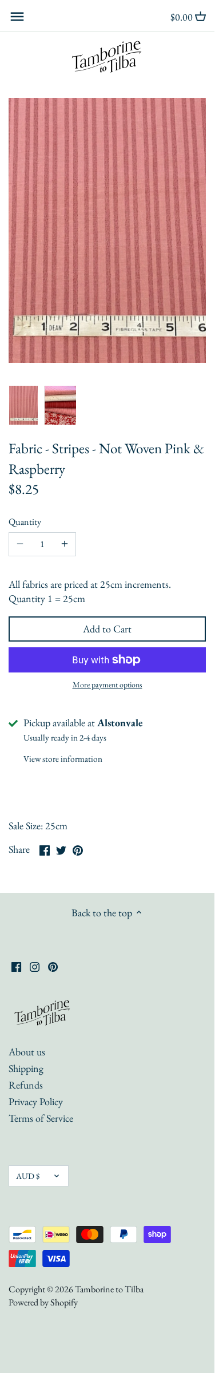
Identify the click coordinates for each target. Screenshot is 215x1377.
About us (27, 1051)
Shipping (26, 1068)
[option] (23, 405)
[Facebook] (16, 965)
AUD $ (27, 1175)
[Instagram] (34, 965)
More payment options (107, 684)
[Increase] (64, 544)
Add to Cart (107, 628)
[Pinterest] (53, 965)
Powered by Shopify (43, 1302)
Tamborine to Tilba (109, 1289)
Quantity (25, 521)
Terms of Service (41, 1118)
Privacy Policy (36, 1101)
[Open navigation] (17, 16)
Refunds (26, 1084)
